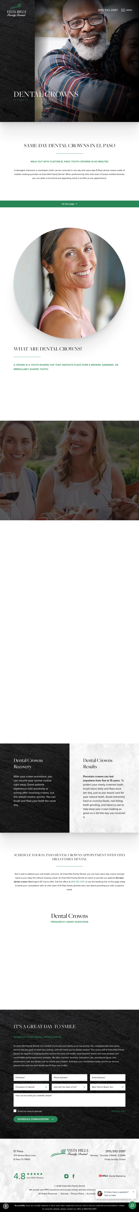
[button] (6, 1206)
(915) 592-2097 (108, 10)
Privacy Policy (77, 1193)
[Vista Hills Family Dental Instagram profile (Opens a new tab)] (66, 1176)
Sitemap (64, 1193)
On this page (68, 203)
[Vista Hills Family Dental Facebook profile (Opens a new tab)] (73, 1176)
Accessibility (93, 1193)
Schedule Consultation (33, 1119)
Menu (129, 10)
